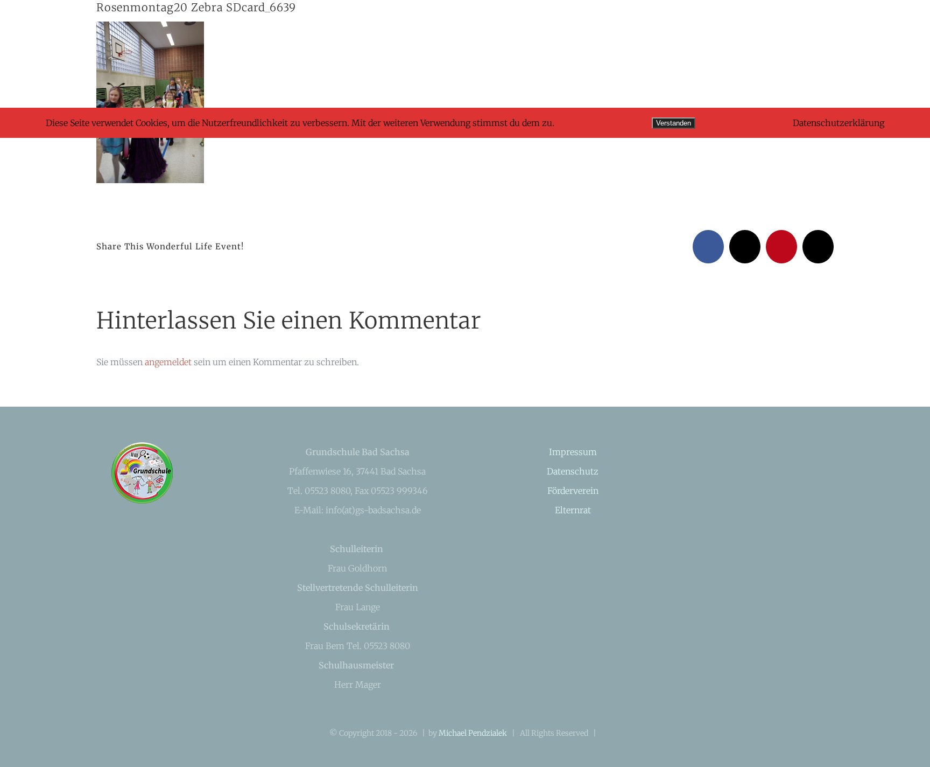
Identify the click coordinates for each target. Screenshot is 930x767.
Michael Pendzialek (473, 733)
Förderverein (572, 490)
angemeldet (168, 362)
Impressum (573, 452)
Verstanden (673, 123)
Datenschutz (572, 471)
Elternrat (573, 510)
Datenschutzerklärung (838, 122)
